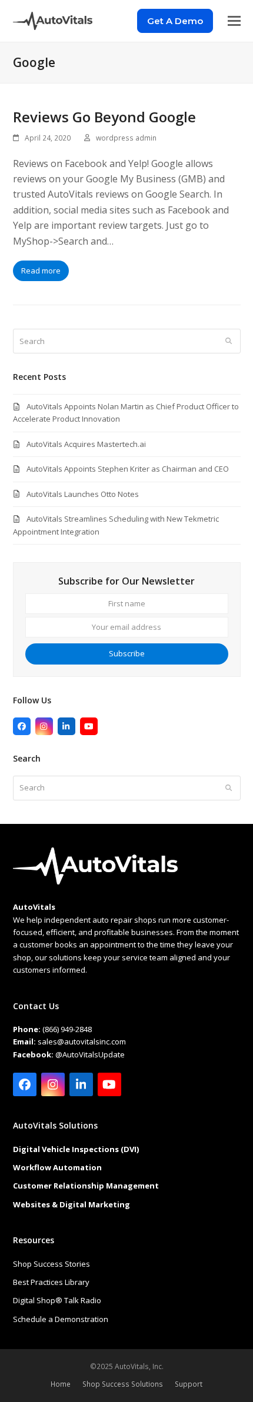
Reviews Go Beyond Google (104, 116)
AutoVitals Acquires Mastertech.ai (86, 444)
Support (188, 1384)
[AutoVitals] (95, 881)
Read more (41, 270)
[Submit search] (228, 341)
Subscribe (127, 653)
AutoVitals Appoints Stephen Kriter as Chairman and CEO (127, 468)
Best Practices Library (51, 1282)
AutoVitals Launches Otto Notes (82, 494)
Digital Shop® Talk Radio (57, 1300)
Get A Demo (175, 20)
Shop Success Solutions (122, 1384)
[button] (234, 21)
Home (61, 1384)
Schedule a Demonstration (60, 1319)
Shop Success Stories (51, 1264)
